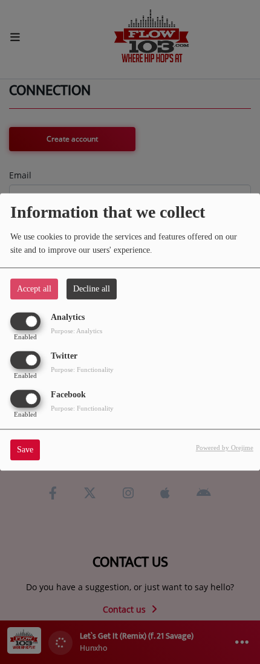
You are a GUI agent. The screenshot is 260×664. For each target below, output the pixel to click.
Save (25, 450)
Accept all (34, 288)
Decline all (91, 288)
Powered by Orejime (224, 448)
